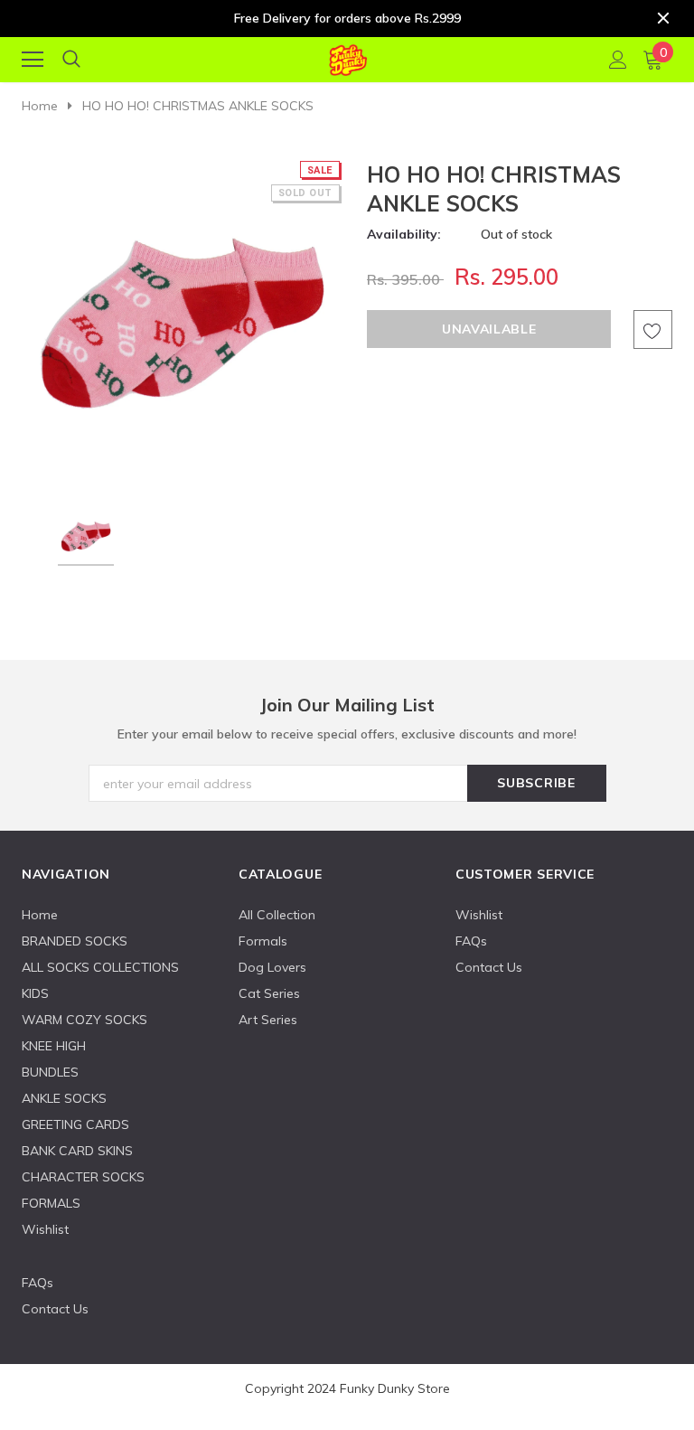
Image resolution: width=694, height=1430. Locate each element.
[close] (663, 18)
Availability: (404, 234)
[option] (182, 320)
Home (40, 106)
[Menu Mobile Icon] (32, 60)
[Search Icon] (71, 60)
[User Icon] (618, 60)
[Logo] (347, 57)
